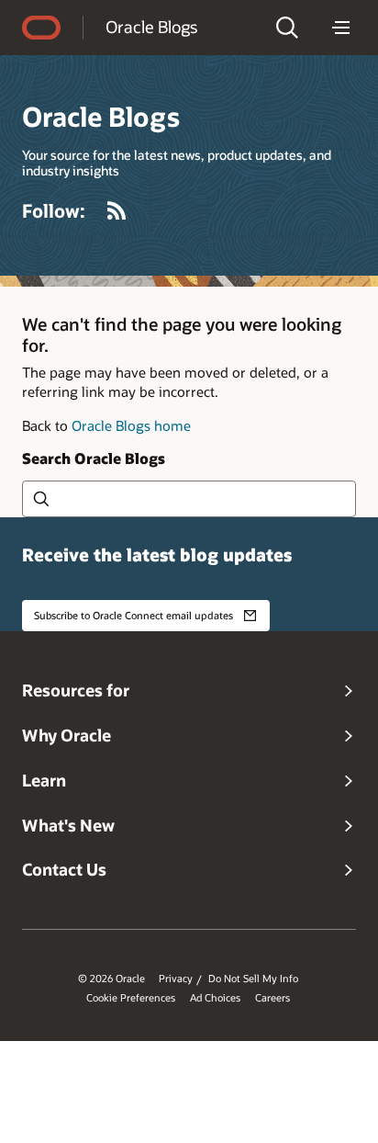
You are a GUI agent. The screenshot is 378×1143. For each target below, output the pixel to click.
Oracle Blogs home (131, 425)
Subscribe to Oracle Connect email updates (133, 615)
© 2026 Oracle (111, 978)
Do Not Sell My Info (253, 978)
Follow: (53, 210)
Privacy (176, 978)
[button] (287, 28)
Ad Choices (215, 997)
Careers (272, 997)
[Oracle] (41, 28)
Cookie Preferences (130, 997)
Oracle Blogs (151, 27)
